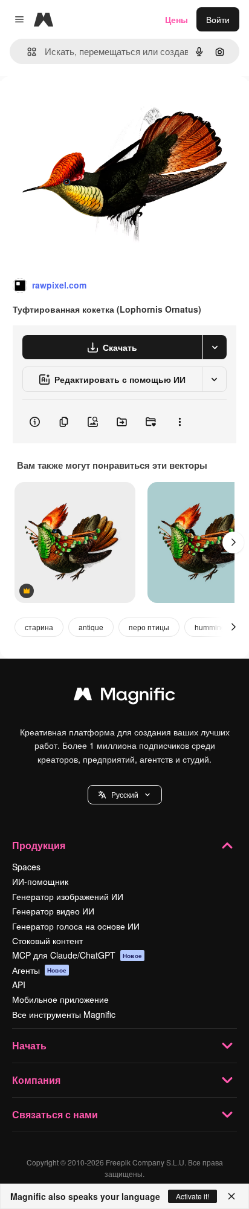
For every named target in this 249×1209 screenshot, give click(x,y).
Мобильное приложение (60, 999)
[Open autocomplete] (27, 51)
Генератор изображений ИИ (67, 896)
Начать (29, 1045)
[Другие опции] (179, 421)
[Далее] (233, 542)
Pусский (124, 794)
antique (91, 627)
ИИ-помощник (40, 881)
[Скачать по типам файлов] (214, 347)
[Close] (231, 1196)
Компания (36, 1080)
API (18, 985)
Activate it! (192, 1196)
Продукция (38, 845)
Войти (218, 19)
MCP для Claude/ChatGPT (77, 955)
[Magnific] (124, 697)
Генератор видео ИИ (53, 911)
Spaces (26, 867)
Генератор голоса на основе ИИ (76, 926)
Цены (176, 19)
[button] (125, 794)
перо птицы (149, 627)
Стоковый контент (47, 940)
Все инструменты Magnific (63, 1014)
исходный (81, 103)
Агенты (39, 970)
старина (39, 627)
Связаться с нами (55, 1114)
